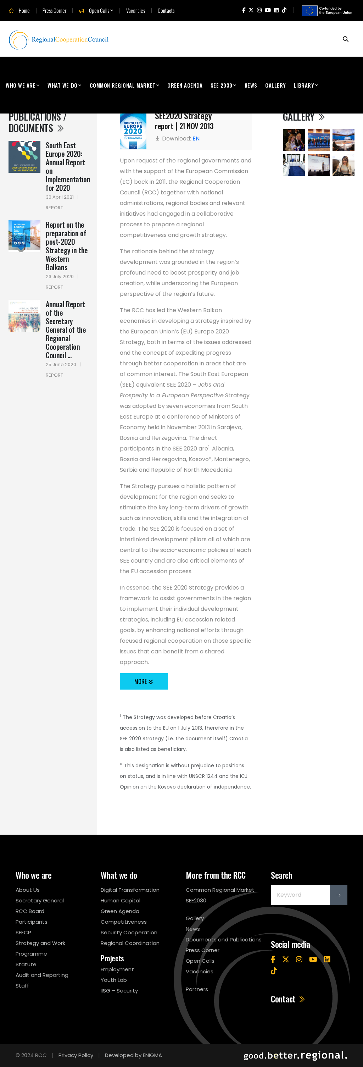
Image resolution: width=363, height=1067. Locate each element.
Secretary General (40, 900)
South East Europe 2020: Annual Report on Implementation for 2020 (68, 166)
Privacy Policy (75, 1055)
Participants (32, 921)
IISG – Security (119, 990)
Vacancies (135, 10)
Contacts (166, 10)
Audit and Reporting (42, 975)
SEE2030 (196, 900)
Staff (22, 985)
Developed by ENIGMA (133, 1055)
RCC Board (30, 911)
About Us (28, 890)
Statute (26, 964)
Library (304, 85)
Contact (284, 999)
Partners (197, 989)
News (251, 85)
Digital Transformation (130, 890)
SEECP (23, 932)
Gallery (275, 85)
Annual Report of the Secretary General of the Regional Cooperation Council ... (66, 329)
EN (196, 138)
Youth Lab (114, 980)
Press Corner (54, 10)
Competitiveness (124, 921)
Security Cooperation (129, 932)
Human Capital (120, 900)
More (141, 681)
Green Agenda (184, 85)
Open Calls (98, 10)
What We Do (62, 85)
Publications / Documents (38, 122)
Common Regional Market (123, 85)
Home (24, 10)
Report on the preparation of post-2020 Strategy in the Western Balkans (67, 245)
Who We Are (20, 85)
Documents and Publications (224, 939)
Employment (117, 969)
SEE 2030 (222, 85)
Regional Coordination (130, 943)
